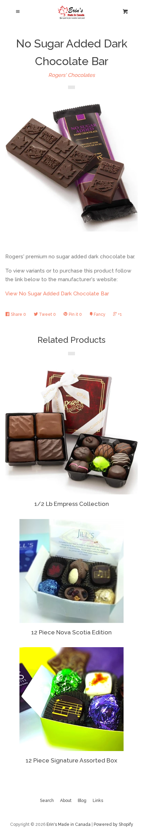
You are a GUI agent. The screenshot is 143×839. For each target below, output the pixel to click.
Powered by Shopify (113, 824)
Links (98, 800)
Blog (82, 800)
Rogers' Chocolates (71, 75)
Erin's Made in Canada (69, 824)
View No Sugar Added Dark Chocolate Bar (57, 294)
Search (47, 800)
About (66, 800)
